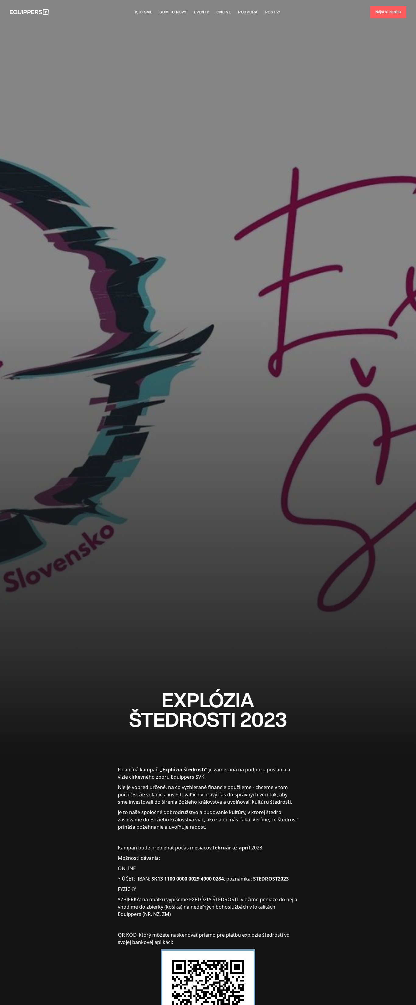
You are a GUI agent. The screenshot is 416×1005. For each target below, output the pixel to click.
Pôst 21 (273, 12)
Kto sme (143, 12)
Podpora (248, 12)
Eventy (201, 12)
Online (224, 12)
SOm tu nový (173, 12)
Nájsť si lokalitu (388, 12)
